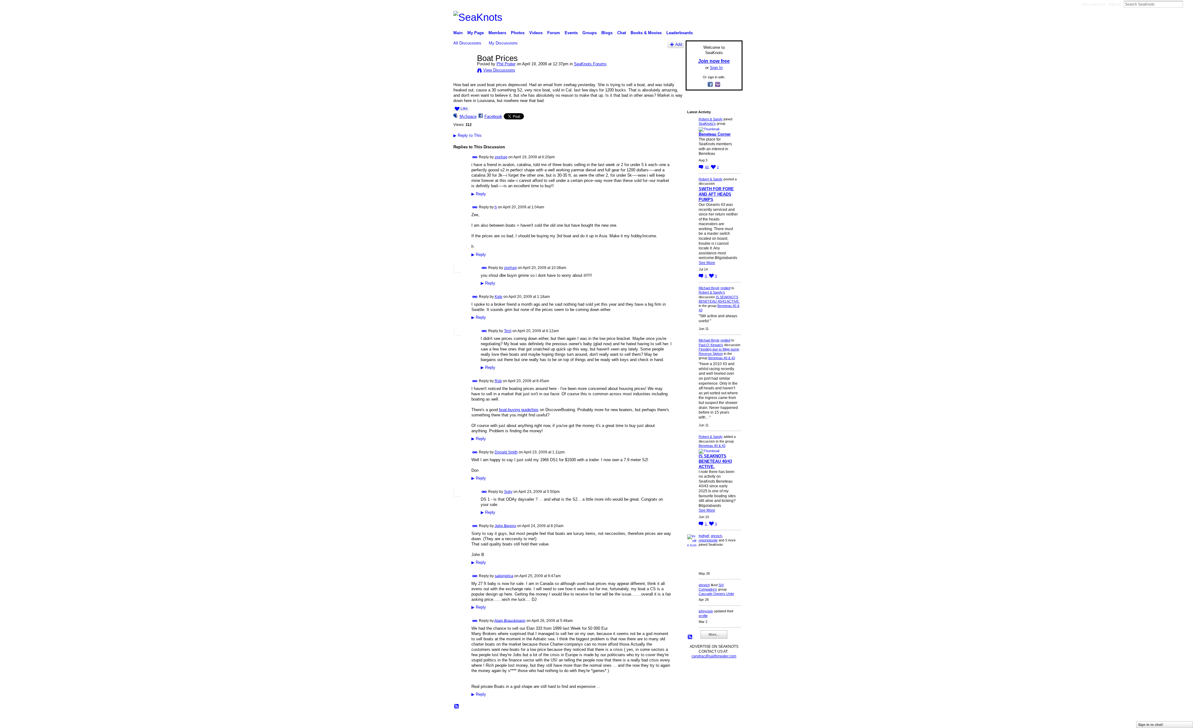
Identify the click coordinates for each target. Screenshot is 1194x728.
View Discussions (499, 70)
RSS (457, 706)
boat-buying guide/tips (519, 409)
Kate (498, 296)
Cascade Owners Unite (716, 594)
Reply (478, 194)
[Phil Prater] (463, 71)
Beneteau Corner (715, 134)
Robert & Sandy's (712, 292)
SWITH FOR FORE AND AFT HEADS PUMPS (716, 194)
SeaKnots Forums (590, 64)
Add (678, 44)
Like (464, 108)
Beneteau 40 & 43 (721, 358)
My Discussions (503, 43)
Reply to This (467, 135)
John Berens (505, 525)
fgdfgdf (704, 536)
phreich (716, 536)
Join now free (1093, 4)
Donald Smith (506, 452)
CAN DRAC (497, 721)
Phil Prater (506, 64)
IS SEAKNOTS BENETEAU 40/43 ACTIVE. (715, 461)
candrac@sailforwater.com (714, 656)
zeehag (501, 157)
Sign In (1115, 4)
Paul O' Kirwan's (711, 345)
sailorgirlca (504, 575)
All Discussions (467, 43)
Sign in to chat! (1150, 724)
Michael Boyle (709, 288)
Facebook (493, 116)
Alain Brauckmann (509, 620)
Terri (507, 331)
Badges (671, 721)
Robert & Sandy (711, 119)
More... (714, 634)
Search (1188, 4)
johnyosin (706, 611)
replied (725, 288)
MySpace (468, 116)
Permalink (475, 157)
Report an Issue (696, 721)
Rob (498, 381)
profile (703, 616)
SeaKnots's (707, 123)
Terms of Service (729, 721)
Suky (508, 491)
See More (707, 263)
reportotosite (708, 540)
